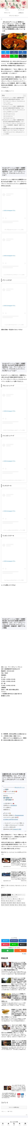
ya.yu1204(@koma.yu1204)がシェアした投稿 (14, 274)
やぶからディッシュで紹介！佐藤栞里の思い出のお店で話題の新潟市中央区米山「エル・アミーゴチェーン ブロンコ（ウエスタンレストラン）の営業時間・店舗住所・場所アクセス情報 (14, 123)
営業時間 (10, 902)
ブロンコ (16, 898)
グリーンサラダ (9, 104)
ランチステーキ (9, 116)
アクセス (4, 896)
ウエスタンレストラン (12, 896)
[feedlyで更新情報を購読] (7, 950)
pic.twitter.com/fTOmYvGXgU (10, 819)
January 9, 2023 (17, 829)
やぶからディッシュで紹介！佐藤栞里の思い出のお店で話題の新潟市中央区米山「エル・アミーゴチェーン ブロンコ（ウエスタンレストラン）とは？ (14, 100)
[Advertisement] (14, 151)
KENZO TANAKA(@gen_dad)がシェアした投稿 (14, 430)
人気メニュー (14, 900)
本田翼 (12, 905)
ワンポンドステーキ (10, 118)
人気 (8, 900)
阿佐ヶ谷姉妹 (23, 905)
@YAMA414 (13, 805)
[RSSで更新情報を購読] (20, 950)
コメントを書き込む (14, 1107)
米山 (17, 905)
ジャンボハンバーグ (10, 114)
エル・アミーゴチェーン (7, 898)
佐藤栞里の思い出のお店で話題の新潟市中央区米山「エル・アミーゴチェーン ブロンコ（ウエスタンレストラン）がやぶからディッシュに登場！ (14, 131)
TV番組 (4, 894)
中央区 (4, 900)
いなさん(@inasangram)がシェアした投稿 (14, 324)
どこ (14, 894)
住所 (20, 900)
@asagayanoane (19, 815)
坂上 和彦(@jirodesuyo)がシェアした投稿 (14, 229)
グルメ (9, 894)
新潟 (3, 905)
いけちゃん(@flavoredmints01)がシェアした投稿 (14, 530)
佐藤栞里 (4, 902)
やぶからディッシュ (21, 894)
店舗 (24, 902)
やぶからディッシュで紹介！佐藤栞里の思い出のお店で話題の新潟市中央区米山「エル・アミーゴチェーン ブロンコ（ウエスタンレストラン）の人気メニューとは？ (14, 109)
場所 (15, 902)
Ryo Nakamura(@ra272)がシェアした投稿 (14, 580)
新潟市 (8, 905)
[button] (22, 56)
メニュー (22, 898)
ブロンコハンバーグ (10, 113)
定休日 (19, 902)
